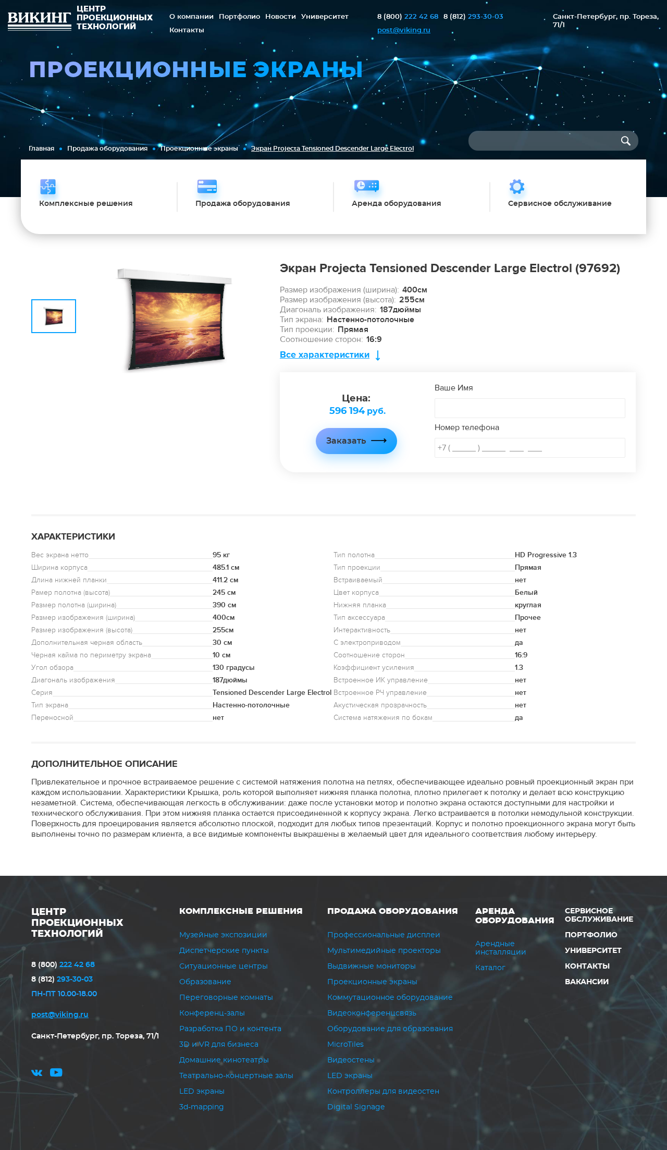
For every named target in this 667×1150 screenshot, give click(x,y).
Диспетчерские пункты (224, 951)
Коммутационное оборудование (390, 997)
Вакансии (587, 982)
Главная (41, 148)
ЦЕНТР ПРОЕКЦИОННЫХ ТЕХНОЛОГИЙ (77, 923)
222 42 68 (407, 17)
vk (36, 1074)
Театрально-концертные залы (236, 1076)
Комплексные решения (241, 911)
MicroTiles (345, 1044)
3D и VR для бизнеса (218, 1044)
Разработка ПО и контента (230, 1029)
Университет (325, 17)
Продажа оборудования (107, 148)
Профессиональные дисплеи (383, 935)
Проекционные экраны (199, 148)
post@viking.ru (403, 30)
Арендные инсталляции (500, 948)
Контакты (186, 30)
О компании (191, 17)
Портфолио (239, 17)
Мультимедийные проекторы (384, 951)
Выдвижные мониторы (371, 966)
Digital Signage (356, 1107)
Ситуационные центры (223, 966)
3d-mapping (201, 1107)
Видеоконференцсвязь (371, 1013)
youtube (56, 1074)
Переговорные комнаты (226, 997)
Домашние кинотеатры (224, 1060)
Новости (280, 17)
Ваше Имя (454, 388)
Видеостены (351, 1060)
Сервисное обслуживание (599, 915)
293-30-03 (473, 17)
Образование (205, 982)
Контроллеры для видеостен (383, 1091)
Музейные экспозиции (223, 935)
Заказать (346, 441)
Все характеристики (324, 355)
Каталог (490, 968)
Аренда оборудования (514, 916)
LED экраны (202, 1091)
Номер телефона (467, 427)
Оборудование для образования (390, 1029)
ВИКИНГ (39, 23)
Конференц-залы (212, 1013)
